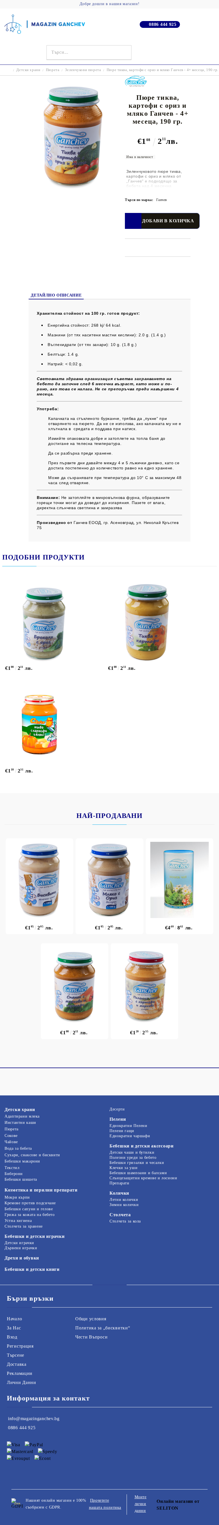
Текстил (12, 1168)
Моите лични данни (141, 1504)
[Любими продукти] (202, 53)
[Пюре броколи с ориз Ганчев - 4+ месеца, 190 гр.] (54, 622)
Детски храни (28, 70)
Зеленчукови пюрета (83, 70)
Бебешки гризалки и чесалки (137, 1163)
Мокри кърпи (17, 1197)
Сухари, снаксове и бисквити (32, 1155)
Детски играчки (19, 1243)
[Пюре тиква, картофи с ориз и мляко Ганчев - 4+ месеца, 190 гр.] (72, 187)
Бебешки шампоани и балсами (138, 1173)
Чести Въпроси (91, 1337)
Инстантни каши (20, 1122)
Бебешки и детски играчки (34, 1236)
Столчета (120, 1214)
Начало (14, 1318)
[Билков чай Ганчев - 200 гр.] (179, 880)
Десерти (117, 1109)
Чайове (11, 1142)
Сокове (11, 1136)
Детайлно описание (56, 295)
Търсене (15, 1355)
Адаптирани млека (22, 1116)
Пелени (118, 1119)
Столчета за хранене (24, 1226)
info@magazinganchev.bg (34, 1418)
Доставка (17, 1364)
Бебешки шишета (21, 1179)
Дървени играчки (21, 1248)
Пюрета (53, 70)
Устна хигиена (18, 1221)
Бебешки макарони (22, 1161)
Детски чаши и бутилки (132, 1152)
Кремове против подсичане (30, 1203)
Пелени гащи (122, 1131)
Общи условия (90, 1318)
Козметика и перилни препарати (41, 1190)
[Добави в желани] (133, 221)
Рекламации (20, 1373)
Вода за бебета (18, 1148)
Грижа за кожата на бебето (30, 1215)
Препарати (119, 1183)
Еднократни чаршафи (130, 1136)
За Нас (14, 1327)
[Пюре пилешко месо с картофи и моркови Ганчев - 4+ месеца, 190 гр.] (144, 985)
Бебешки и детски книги (32, 1269)
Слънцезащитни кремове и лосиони (143, 1178)
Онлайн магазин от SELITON (178, 1505)
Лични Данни (21, 1382)
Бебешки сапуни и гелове (29, 1209)
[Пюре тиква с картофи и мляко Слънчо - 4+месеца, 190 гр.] (54, 724)
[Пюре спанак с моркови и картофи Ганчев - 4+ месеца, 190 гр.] (74, 985)
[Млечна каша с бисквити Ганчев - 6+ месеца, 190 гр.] (39, 880)
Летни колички (124, 1199)
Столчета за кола (125, 1221)
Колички (119, 1193)
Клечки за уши (123, 1168)
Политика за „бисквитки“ (102, 1327)
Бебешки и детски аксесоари (142, 1145)
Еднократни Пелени (128, 1126)
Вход (12, 1337)
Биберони (14, 1174)
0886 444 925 (163, 24)
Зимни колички (124, 1205)
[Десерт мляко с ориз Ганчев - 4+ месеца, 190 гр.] (109, 880)
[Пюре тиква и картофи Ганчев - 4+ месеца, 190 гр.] (157, 622)
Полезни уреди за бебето (133, 1157)
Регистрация (20, 1346)
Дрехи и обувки (22, 1257)
